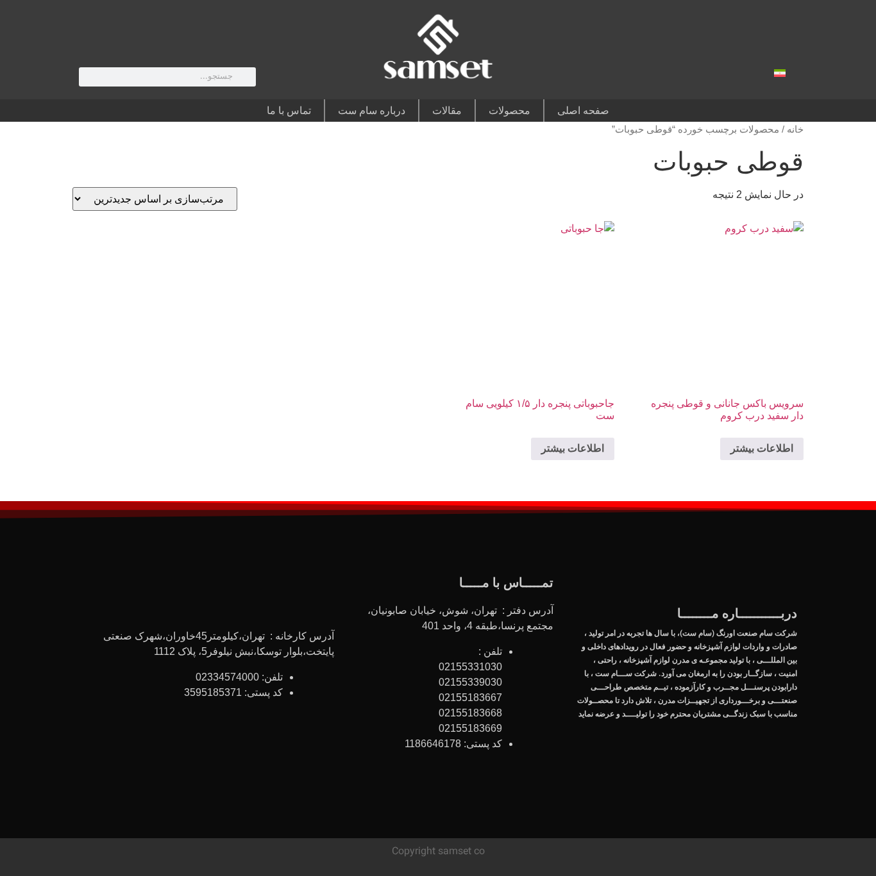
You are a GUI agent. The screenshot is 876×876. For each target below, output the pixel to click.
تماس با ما (289, 110)
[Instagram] (684, 76)
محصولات (509, 110)
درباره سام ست (371, 110)
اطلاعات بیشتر (761, 448)
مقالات (447, 110)
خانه (795, 129)
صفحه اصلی (583, 110)
